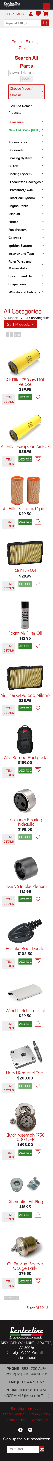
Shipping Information (26, 1408)
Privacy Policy (39, 1414)
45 (46, 1308)
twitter (25, 1430)
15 (37, 1308)
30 (42, 1308)
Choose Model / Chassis (21, 92)
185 (17, 335)
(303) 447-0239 (34, 1374)
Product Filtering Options (25, 44)
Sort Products (19, 324)
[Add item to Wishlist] (38, 397)
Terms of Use (15, 1419)
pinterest (35, 1430)
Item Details (9, 399)
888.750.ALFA (14, 14)
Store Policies (13, 1414)
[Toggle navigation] (46, 6)
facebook (20, 1430)
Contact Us (39, 1419)
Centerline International (12, 5)
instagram (30, 1430)
